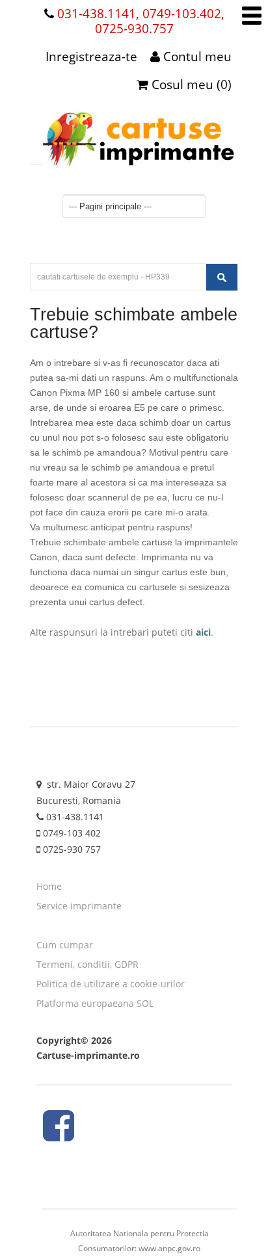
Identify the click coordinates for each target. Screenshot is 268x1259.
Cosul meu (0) (190, 84)
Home (49, 886)
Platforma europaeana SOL (95, 1003)
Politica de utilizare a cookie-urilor (110, 984)
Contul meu (196, 56)
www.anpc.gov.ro (169, 1248)
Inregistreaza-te (91, 56)
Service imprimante (79, 906)
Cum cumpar (64, 945)
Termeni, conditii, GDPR (87, 964)
